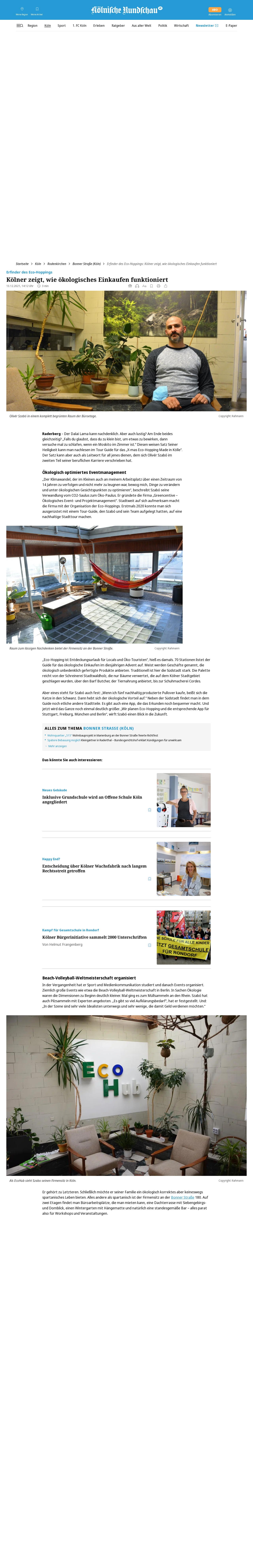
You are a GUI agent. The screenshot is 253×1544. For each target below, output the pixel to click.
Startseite (22, 264)
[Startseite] (126, 10)
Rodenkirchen (56, 264)
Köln (38, 264)
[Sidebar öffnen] (20, 26)
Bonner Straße (182, 1197)
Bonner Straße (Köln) (87, 264)
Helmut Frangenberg (65, 944)
